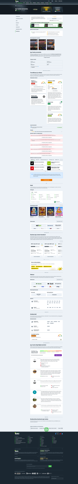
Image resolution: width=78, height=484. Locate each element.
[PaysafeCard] (58, 284)
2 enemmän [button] (51, 323)
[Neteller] (38, 284)
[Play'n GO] (50, 228)
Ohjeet (38, 252)
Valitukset (34, 2)
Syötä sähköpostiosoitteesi (30, 465)
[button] (17, 10)
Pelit (24, 2)
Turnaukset (47, 2)
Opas (31, 2)
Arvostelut (42, 2)
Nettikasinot (20, 2)
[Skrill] (50, 284)
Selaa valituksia (55, 90)
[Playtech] (35, 228)
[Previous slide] (59, 22)
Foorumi (38, 2)
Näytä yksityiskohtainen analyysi (38, 86)
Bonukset (27, 2)
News (50, 2)
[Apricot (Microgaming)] (42, 228)
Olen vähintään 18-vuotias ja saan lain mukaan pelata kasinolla (36, 468)
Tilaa (50, 466)
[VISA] (42, 286)
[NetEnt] (38, 225)
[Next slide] (61, 22)
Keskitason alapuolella (46, 11)
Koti (16, 2)
